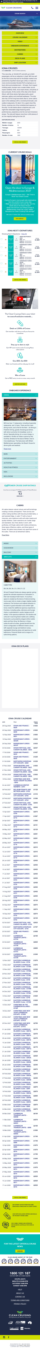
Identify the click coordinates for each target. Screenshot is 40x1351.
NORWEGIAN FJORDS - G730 (21, 906)
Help (20, 1289)
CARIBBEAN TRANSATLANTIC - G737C (20, 950)
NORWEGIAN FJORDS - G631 (21, 735)
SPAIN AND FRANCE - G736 (21, 932)
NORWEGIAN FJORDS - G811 (21, 1155)
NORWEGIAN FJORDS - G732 (21, 914)
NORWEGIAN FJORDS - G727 (21, 892)
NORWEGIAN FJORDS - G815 (21, 1173)
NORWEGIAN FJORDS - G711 (21, 821)
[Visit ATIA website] (20, 1323)
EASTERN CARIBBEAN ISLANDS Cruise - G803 (21, 1070)
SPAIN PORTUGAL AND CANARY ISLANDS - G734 (22, 923)
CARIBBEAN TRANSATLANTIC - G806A (20, 1132)
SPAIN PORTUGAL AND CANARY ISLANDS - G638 (22, 771)
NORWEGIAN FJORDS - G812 (21, 1159)
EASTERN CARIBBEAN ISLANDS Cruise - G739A (22, 983)
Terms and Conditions (20, 1300)
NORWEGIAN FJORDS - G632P (21, 744)
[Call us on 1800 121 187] (32, 8)
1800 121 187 (20, 1273)
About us (20, 1293)
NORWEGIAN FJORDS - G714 (21, 835)
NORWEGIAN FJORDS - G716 (21, 843)
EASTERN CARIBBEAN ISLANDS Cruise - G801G (22, 1048)
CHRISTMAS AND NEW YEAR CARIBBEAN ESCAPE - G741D (21, 1018)
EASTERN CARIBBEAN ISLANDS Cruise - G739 (21, 979)
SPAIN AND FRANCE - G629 (21, 726)
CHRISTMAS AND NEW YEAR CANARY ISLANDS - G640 (22, 780)
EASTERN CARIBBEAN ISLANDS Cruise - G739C (22, 992)
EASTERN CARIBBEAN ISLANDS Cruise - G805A (22, 1110)
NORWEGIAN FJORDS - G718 (21, 852)
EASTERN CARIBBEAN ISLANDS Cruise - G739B (22, 988)
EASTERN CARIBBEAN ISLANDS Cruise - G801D (22, 1030)
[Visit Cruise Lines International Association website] (10, 1323)
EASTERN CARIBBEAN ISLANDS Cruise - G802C (22, 1065)
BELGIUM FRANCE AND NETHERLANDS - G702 (22, 790)
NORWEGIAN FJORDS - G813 (21, 1164)
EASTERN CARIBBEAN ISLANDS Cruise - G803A (22, 1074)
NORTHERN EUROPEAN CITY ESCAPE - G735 (22, 928)
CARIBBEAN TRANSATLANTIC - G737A (20, 937)
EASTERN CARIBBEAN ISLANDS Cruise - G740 (21, 997)
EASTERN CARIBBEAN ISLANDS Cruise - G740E (22, 1001)
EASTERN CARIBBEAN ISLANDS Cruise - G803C (22, 1083)
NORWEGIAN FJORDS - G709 (21, 812)
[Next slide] (33, 173)
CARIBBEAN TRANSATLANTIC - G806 (22, 1127)
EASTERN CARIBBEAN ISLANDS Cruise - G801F (22, 1043)
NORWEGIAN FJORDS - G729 (21, 901)
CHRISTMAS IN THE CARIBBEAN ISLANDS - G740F (22, 1006)
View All (24, 234)
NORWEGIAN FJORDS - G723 (21, 875)
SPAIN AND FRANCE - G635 (21, 758)
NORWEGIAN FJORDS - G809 (21, 1146)
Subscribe (20, 1251)
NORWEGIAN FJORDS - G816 (21, 1177)
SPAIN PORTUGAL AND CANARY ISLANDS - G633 (22, 749)
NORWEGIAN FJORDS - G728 (21, 897)
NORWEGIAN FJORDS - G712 (21, 826)
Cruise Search (20, 13)
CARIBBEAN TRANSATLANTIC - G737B (20, 943)
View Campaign (19, 218)
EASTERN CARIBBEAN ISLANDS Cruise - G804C (22, 1101)
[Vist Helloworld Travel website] (14, 1328)
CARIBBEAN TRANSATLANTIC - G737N (20, 956)
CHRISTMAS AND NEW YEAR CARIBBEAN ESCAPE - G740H (21, 1012)
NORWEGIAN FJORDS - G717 (21, 848)
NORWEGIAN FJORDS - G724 (21, 879)
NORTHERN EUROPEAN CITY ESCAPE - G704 (22, 799)
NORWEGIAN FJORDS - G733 (21, 919)
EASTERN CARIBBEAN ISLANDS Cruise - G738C (22, 974)
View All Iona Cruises (20, 142)
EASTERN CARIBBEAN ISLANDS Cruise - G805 (21, 1105)
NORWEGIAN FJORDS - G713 (21, 830)
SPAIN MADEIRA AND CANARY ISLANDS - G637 (22, 766)
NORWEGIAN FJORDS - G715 (21, 839)
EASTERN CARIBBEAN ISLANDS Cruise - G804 (21, 1088)
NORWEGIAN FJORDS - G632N (21, 740)
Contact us (20, 1297)
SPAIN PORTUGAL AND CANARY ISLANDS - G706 (22, 808)
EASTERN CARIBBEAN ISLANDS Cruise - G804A (22, 1092)
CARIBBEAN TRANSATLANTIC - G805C (20, 1121)
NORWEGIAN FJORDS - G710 (21, 817)
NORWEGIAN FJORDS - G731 (21, 910)
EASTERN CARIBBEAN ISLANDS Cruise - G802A (22, 1057)
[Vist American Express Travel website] (25, 1328)
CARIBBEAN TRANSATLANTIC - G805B (20, 1115)
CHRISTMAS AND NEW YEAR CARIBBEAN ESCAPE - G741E (21, 1025)
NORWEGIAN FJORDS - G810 (21, 1150)
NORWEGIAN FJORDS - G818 (21, 1186)
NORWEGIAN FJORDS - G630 (21, 731)
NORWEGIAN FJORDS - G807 (21, 1137)
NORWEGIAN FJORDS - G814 (21, 1168)
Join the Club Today (20, 384)
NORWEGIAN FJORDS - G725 (21, 883)
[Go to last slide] (6, 173)
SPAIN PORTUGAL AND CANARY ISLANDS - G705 (22, 804)
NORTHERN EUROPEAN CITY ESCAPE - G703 (22, 795)
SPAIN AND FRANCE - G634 (21, 753)
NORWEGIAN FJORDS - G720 (21, 861)
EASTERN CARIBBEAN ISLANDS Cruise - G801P (22, 1034)
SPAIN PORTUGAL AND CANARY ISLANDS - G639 (22, 775)
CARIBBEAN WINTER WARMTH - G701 (21, 786)
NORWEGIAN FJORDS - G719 (21, 857)
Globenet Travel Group (24, 1345)
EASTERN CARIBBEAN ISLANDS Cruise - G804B (22, 1097)
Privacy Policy (20, 1304)
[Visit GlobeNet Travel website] (30, 1323)
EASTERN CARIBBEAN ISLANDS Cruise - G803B (22, 1079)
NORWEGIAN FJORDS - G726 (21, 888)
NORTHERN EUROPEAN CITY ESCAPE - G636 (22, 762)
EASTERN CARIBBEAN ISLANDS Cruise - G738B (22, 970)
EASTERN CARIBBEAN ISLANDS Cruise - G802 (21, 1052)
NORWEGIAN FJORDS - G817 (21, 1181)
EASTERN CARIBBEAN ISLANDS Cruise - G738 (21, 961)
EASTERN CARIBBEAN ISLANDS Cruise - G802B (22, 1061)
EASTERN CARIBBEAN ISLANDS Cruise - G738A (22, 966)
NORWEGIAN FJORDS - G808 (21, 1142)
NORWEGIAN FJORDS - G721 (21, 866)
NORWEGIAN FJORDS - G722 (21, 870)
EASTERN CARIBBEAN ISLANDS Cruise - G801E (22, 1039)
